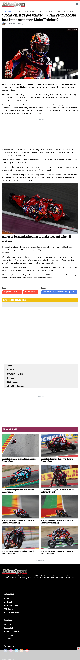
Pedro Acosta (30, 292)
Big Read (10, 378)
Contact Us (8, 635)
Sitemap (7, 639)
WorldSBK (11, 370)
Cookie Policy (10, 628)
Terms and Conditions (13, 632)
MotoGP (11, 11)
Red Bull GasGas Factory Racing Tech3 (59, 292)
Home (4, 11)
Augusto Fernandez (12, 292)
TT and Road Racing (15, 386)
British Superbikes (15, 374)
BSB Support (12, 382)
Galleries (8, 624)
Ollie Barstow (10, 24)
